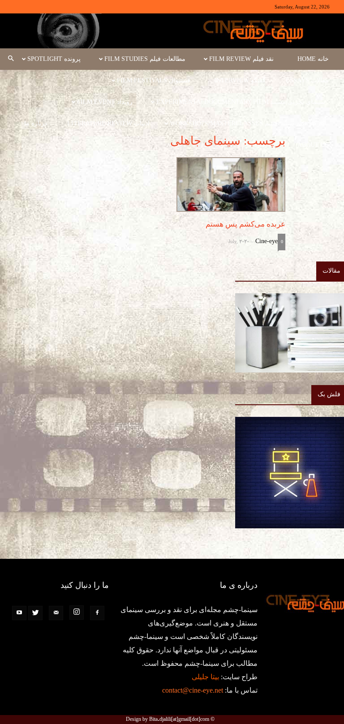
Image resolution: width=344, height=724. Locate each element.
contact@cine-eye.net (192, 690)
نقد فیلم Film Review (241, 59)
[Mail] (56, 613)
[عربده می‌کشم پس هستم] (230, 184)
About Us (313, 144)
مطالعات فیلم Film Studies (144, 59)
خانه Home (313, 59)
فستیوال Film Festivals (153, 80)
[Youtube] (19, 613)
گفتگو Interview (240, 80)
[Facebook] (97, 613)
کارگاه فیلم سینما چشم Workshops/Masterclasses (247, 123)
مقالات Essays (307, 80)
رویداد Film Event (105, 102)
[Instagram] (76, 612)
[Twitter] (35, 613)
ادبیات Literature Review (108, 123)
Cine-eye (266, 241)
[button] (11, 59)
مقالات (331, 270)
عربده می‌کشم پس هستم (245, 224)
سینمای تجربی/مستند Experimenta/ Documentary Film (240, 102)
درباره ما (35, 123)
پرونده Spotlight (54, 59)
